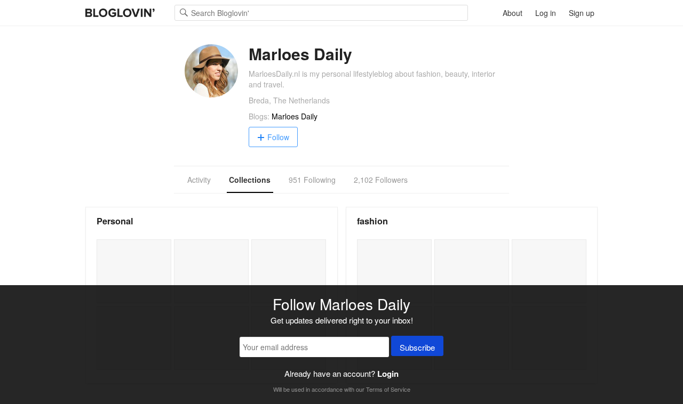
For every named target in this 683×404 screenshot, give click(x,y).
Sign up (581, 12)
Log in (545, 12)
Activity (199, 179)
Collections (250, 179)
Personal (115, 221)
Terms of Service (388, 389)
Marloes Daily (294, 116)
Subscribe (417, 347)
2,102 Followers (381, 179)
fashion (372, 221)
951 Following (312, 179)
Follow (278, 137)
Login (388, 373)
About (512, 12)
